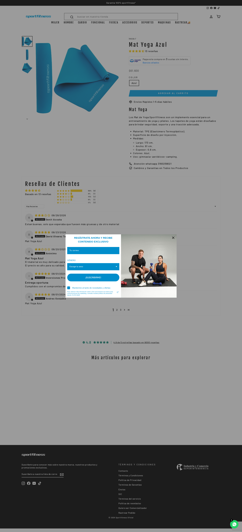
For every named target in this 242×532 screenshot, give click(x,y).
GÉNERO (71, 260)
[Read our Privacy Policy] (117, 292)
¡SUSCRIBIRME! (93, 277)
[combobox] (93, 266)
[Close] (173, 237)
